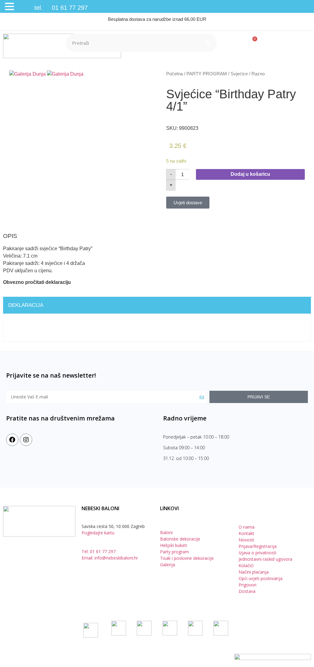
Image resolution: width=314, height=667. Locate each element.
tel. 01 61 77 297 (52, 7)
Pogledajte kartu (98, 533)
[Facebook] (12, 440)
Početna (174, 73)
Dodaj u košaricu (250, 174)
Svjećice (239, 73)
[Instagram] (26, 440)
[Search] (207, 43)
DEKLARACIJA (25, 305)
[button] (10, 7)
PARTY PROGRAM (206, 73)
